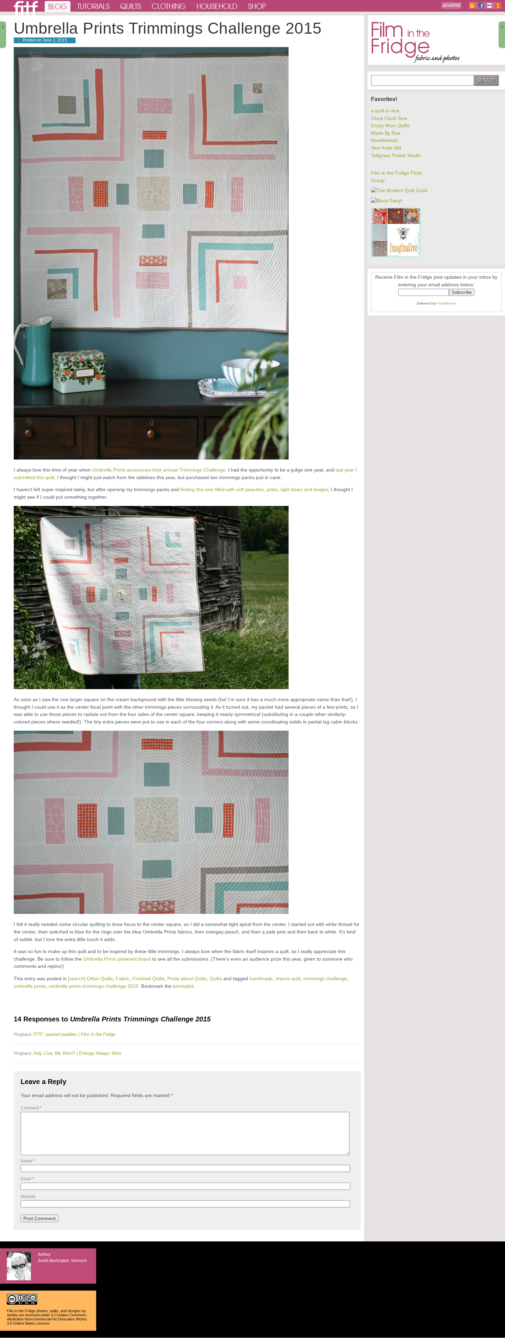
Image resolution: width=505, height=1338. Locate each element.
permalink (183, 986)
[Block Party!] (386, 200)
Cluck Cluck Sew (389, 118)
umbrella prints (30, 986)
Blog (57, 6)
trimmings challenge (325, 978)
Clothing (169, 6)
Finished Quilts (148, 978)
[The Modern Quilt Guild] (399, 190)
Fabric (123, 978)
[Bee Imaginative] (395, 255)
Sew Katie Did (386, 148)
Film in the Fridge (416, 42)
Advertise (451, 5)
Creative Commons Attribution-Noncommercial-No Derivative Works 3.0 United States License (47, 1319)
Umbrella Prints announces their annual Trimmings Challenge (158, 470)
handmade (261, 978)
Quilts (131, 6)
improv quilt (288, 978)
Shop (257, 6)
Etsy (498, 5)
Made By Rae (386, 133)
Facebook (481, 5)
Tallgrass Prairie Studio (396, 155)
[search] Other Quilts (90, 978)
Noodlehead (384, 140)
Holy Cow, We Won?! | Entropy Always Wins (77, 1053)
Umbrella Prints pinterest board (117, 959)
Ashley (12, 1315)
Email (27, 1178)
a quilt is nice (385, 110)
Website (28, 1196)
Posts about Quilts (187, 978)
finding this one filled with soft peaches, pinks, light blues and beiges (254, 489)
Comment (31, 1108)
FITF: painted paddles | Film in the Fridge (74, 1034)
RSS (472, 5)
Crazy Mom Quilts (390, 125)
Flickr (489, 5)
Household (217, 6)
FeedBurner (446, 303)
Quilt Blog (26, 8)
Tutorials (94, 6)
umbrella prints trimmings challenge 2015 (93, 986)
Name (28, 1161)
